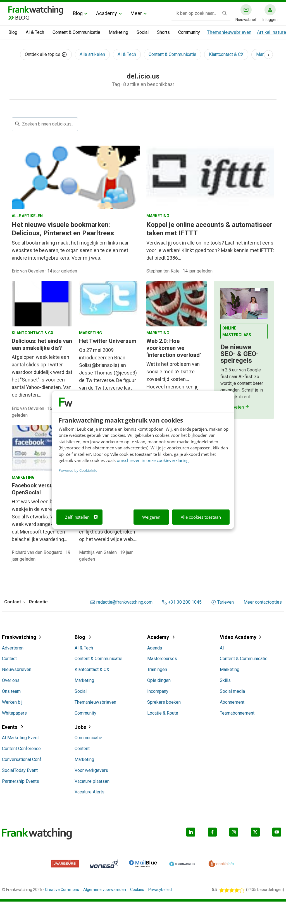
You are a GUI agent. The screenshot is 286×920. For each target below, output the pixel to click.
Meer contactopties (263, 602)
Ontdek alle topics (43, 54)
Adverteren (12, 648)
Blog (78, 13)
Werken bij (12, 702)
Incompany (157, 691)
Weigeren (151, 517)
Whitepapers (14, 713)
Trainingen (157, 669)
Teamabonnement (237, 713)
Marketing (118, 32)
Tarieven (225, 602)
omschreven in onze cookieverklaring (153, 460)
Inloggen (270, 19)
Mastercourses (162, 658)
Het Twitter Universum (107, 341)
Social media (232, 691)
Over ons (11, 680)
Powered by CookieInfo (78, 470)
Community (189, 32)
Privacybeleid (160, 889)
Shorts (163, 32)
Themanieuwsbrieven (229, 32)
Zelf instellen (77, 517)
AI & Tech (35, 32)
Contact (9, 658)
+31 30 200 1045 (185, 602)
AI (222, 648)
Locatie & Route (162, 713)
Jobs (80, 727)
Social (143, 32)
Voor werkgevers (91, 770)
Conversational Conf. (22, 759)
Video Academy (238, 637)
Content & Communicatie (76, 32)
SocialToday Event (20, 770)
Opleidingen (159, 680)
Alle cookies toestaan (201, 517)
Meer (136, 13)
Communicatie (88, 737)
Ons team (11, 691)
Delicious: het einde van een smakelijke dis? (42, 344)
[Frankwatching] (35, 10)
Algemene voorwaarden (104, 889)
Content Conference (21, 748)
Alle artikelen (92, 54)
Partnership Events (20, 781)
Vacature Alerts (89, 792)
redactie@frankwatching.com (124, 602)
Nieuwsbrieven (16, 669)
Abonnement (232, 702)
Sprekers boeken (164, 702)
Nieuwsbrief (246, 19)
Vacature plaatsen (92, 781)
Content (82, 748)
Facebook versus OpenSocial (34, 489)
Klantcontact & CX (226, 54)
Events (10, 727)
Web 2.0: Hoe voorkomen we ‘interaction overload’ (173, 348)
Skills (225, 680)
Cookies (137, 889)
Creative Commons (62, 889)
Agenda (154, 648)
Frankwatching (19, 637)
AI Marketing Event (20, 737)
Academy (106, 13)
